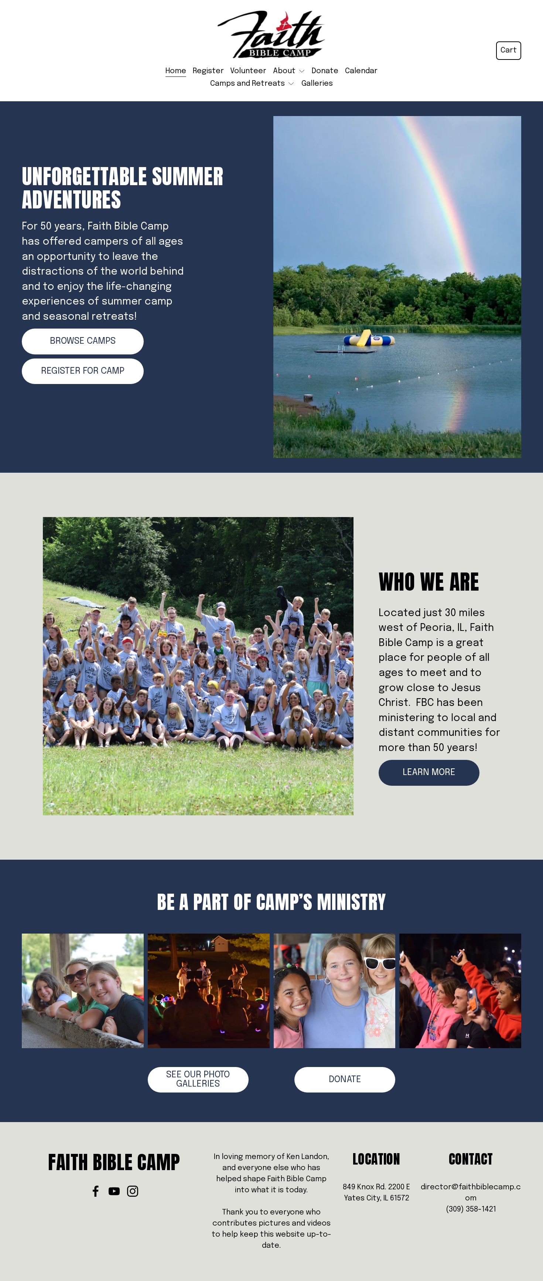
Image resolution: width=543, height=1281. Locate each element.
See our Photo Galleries (198, 1079)
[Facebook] (96, 1191)
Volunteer (248, 71)
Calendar (361, 71)
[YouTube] (114, 1191)
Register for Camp (82, 371)
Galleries (317, 84)
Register (208, 71)
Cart (509, 50)
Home (175, 71)
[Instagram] (133, 1191)
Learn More (429, 772)
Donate (325, 71)
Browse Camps (83, 341)
